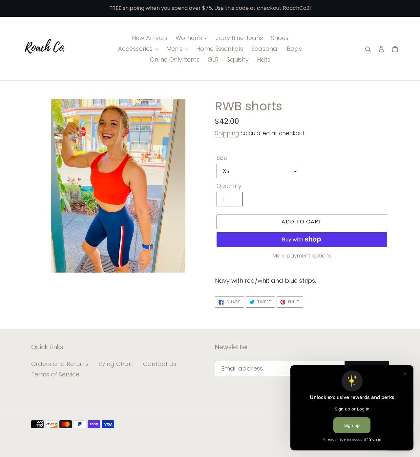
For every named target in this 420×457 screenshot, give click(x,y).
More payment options (302, 255)
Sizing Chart (115, 364)
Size (222, 158)
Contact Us (159, 364)
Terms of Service (55, 374)
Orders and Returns (60, 364)
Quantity (229, 186)
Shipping (227, 133)
